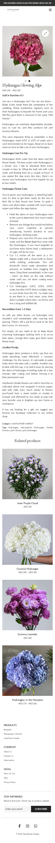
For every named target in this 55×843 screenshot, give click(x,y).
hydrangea (13, 427)
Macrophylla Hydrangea (32, 427)
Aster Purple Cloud (27, 503)
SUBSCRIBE (41, 809)
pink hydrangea (29, 430)
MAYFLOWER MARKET (22, 423)
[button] (50, 10)
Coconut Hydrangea (27, 568)
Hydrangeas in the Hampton (27, 699)
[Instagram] (27, 826)
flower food (31, 241)
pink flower (16, 430)
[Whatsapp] (35, 826)
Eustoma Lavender (27, 634)
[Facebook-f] (19, 826)
